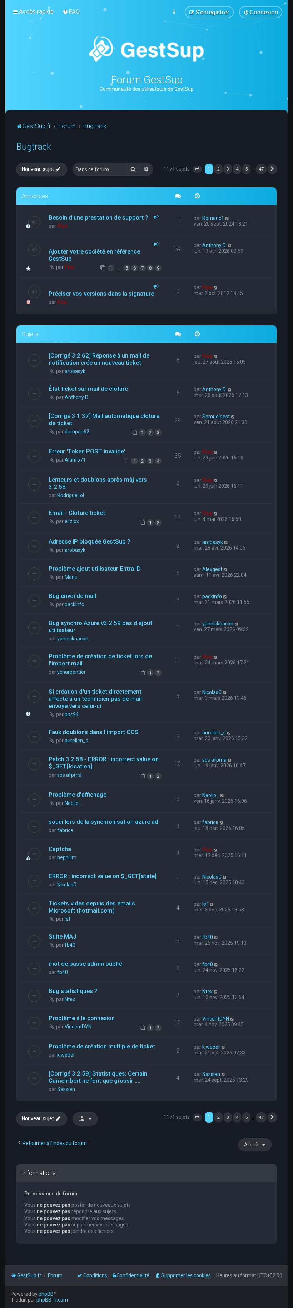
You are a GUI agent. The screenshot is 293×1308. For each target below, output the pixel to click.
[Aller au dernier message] (227, 218)
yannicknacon (72, 638)
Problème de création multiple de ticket (102, 1046)
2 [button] (218, 169)
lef (68, 919)
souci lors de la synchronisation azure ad (103, 821)
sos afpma (69, 775)
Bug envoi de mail (72, 595)
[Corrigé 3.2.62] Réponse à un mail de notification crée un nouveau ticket (99, 359)
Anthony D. (214, 245)
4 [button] (237, 169)
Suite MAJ (62, 936)
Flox (62, 226)
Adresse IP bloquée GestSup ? (89, 541)
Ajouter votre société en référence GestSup (94, 255)
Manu (71, 577)
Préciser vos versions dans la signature (101, 293)
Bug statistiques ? (73, 990)
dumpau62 (77, 431)
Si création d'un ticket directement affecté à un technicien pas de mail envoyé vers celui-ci (95, 698)
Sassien (66, 1089)
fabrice (65, 830)
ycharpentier (71, 672)
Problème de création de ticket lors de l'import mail (100, 660)
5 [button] (246, 169)
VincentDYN (78, 1026)
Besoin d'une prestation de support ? (98, 217)
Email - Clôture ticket (77, 512)
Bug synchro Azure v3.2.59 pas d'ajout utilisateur (100, 626)
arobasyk (75, 371)
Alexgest (212, 569)
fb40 (70, 945)
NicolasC (212, 692)
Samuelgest (216, 416)
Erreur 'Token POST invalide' (87, 451)
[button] (197, 169)
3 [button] (228, 169)
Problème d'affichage (77, 794)
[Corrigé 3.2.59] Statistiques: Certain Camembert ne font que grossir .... (98, 1077)
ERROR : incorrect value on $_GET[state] (103, 876)
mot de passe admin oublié (85, 963)
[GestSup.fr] (146, 49)
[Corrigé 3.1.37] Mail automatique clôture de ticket (104, 419)
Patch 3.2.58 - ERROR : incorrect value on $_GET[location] (104, 763)
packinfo (74, 604)
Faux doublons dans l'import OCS (94, 732)
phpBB (46, 1294)
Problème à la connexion (82, 1018)
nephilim (66, 857)
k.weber (66, 1055)
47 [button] (261, 169)
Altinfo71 (75, 460)
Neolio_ (73, 803)
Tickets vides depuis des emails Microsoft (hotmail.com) (92, 907)
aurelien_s (76, 740)
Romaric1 (213, 218)
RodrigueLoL (71, 495)
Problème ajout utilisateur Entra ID (95, 568)
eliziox (72, 521)
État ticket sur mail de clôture (88, 388)
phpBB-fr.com (52, 1300)
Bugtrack (33, 147)
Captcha (60, 848)
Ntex (70, 999)
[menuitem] (71, 11)
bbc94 (72, 714)
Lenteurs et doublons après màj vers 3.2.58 (98, 483)
